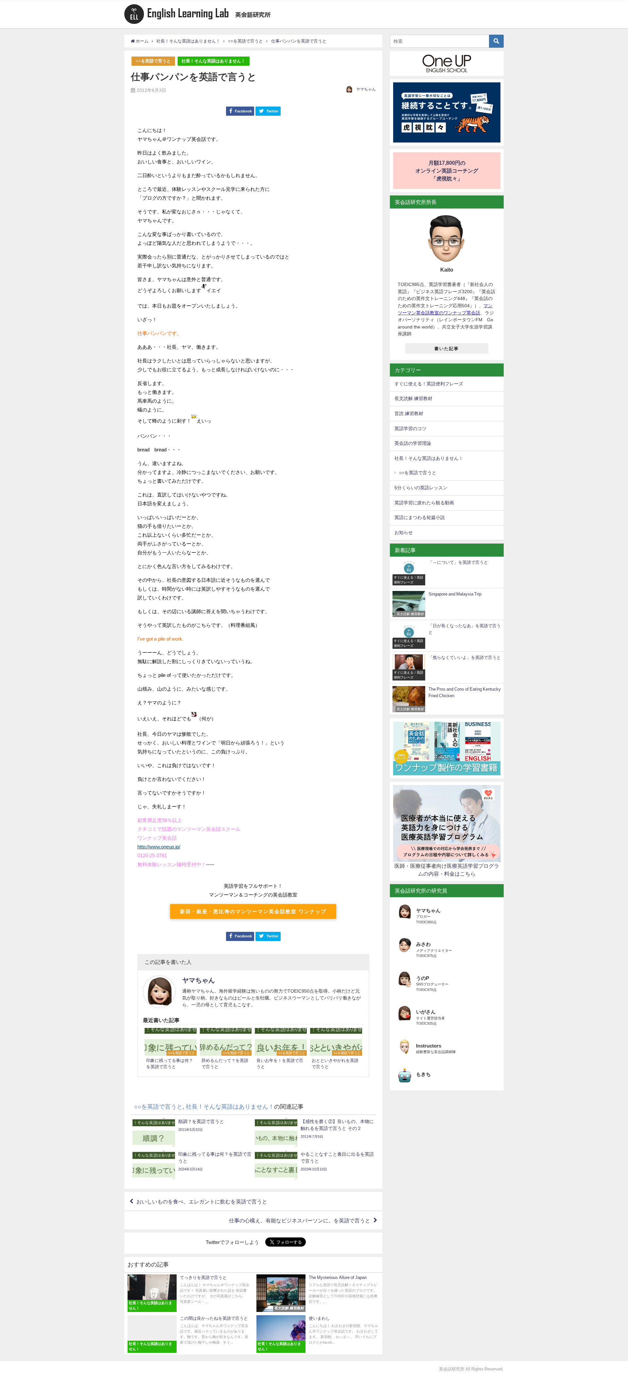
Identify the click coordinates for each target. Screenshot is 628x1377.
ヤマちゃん (366, 89)
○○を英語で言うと (153, 61)
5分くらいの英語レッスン (420, 487)
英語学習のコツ (410, 428)
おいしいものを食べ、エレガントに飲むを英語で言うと (201, 1201)
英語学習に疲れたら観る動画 (424, 502)
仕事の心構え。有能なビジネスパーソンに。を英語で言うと (299, 1220)
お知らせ (403, 532)
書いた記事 (446, 348)
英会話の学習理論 (412, 443)
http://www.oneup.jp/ (158, 846)
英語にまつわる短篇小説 (419, 517)
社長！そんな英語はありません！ (213, 61)
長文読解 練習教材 (413, 398)
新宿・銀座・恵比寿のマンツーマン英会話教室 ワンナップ (253, 911)
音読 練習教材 (408, 413)
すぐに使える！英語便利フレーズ (428, 383)
